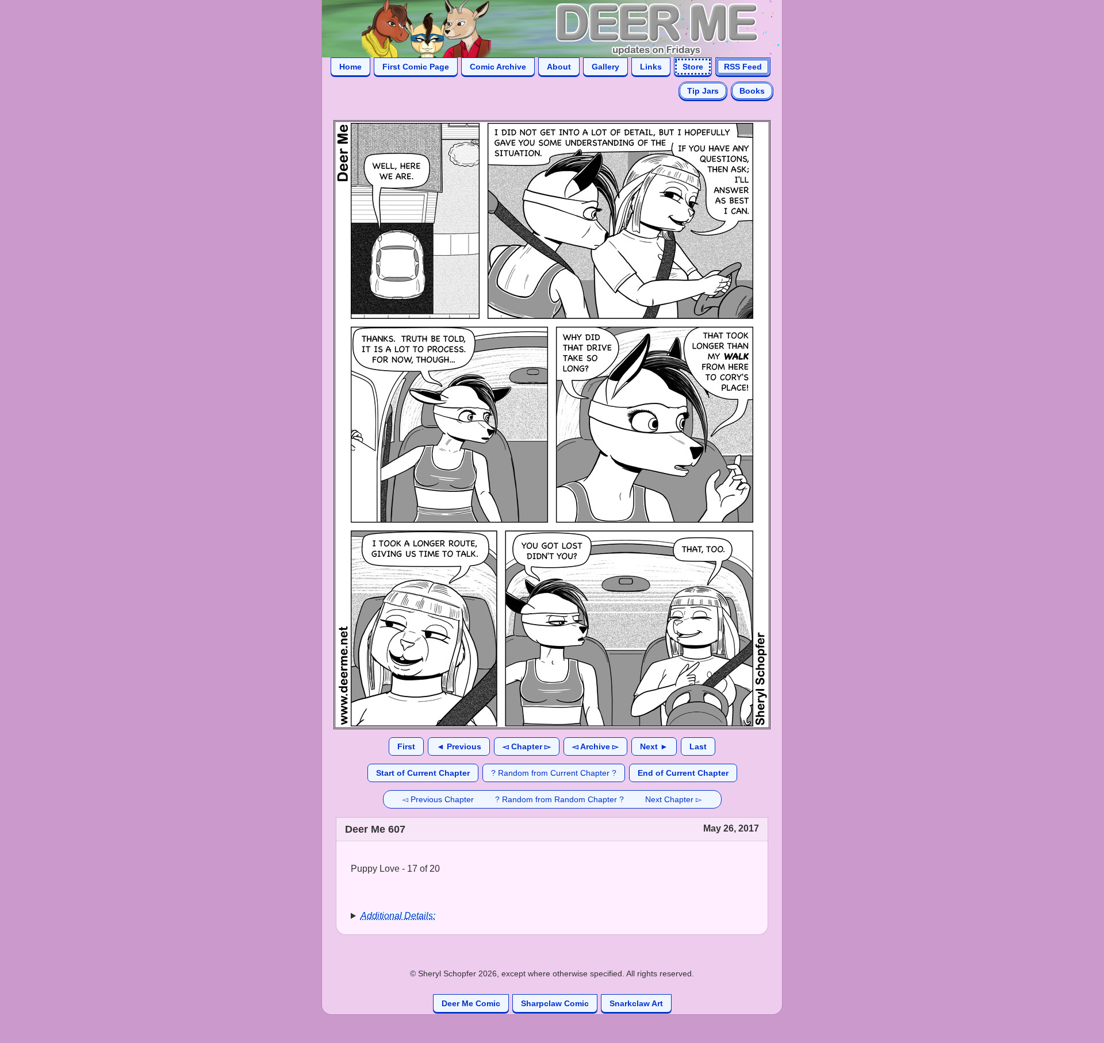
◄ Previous (458, 746)
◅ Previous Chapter (438, 799)
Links (651, 66)
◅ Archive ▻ (595, 746)
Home (350, 66)
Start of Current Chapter (423, 773)
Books (752, 90)
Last (698, 746)
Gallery (605, 66)
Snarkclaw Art (636, 1003)
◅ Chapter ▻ (527, 746)
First (406, 746)
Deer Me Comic (471, 1003)
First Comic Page (415, 66)
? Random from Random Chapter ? (559, 799)
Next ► (654, 746)
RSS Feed (743, 66)
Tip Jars (703, 90)
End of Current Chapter (683, 773)
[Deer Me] (540, 28)
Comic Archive (498, 66)
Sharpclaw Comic (555, 1003)
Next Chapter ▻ (673, 799)
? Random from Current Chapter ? (553, 773)
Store (693, 66)
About (559, 66)
